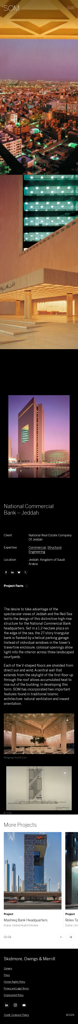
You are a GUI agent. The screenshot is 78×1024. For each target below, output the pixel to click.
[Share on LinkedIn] (12, 572)
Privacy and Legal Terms (16, 988)
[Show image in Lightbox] (67, 720)
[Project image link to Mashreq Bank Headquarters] (33, 871)
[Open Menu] (70, 8)
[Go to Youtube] (24, 1005)
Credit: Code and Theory (16, 1015)
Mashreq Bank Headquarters (26, 920)
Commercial (37, 547)
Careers (8, 968)
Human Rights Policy (14, 981)
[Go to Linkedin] (6, 1005)
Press (7, 975)
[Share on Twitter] (25, 572)
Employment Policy (13, 995)
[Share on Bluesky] (19, 572)
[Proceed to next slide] (70, 937)
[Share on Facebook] (6, 572)
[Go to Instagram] (15, 1005)
